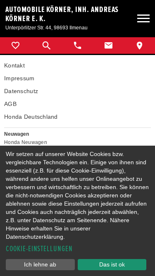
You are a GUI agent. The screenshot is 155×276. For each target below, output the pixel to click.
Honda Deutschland (31, 116)
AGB (10, 104)
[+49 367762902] (77, 45)
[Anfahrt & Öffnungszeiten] (139, 45)
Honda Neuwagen (25, 142)
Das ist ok (112, 264)
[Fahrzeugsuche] (46, 45)
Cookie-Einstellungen (39, 249)
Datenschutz (21, 91)
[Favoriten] (15, 45)
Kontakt (14, 65)
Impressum (19, 78)
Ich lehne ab (40, 264)
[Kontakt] (108, 45)
